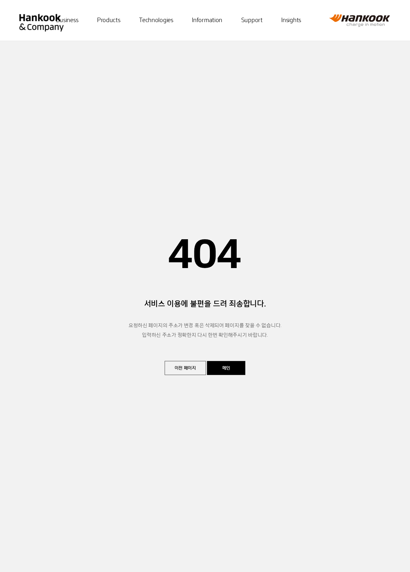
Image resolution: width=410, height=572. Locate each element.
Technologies (156, 20)
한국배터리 (41, 18)
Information (207, 20)
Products (108, 20)
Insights (291, 20)
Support (252, 20)
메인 (226, 368)
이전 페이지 (185, 368)
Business (67, 20)
